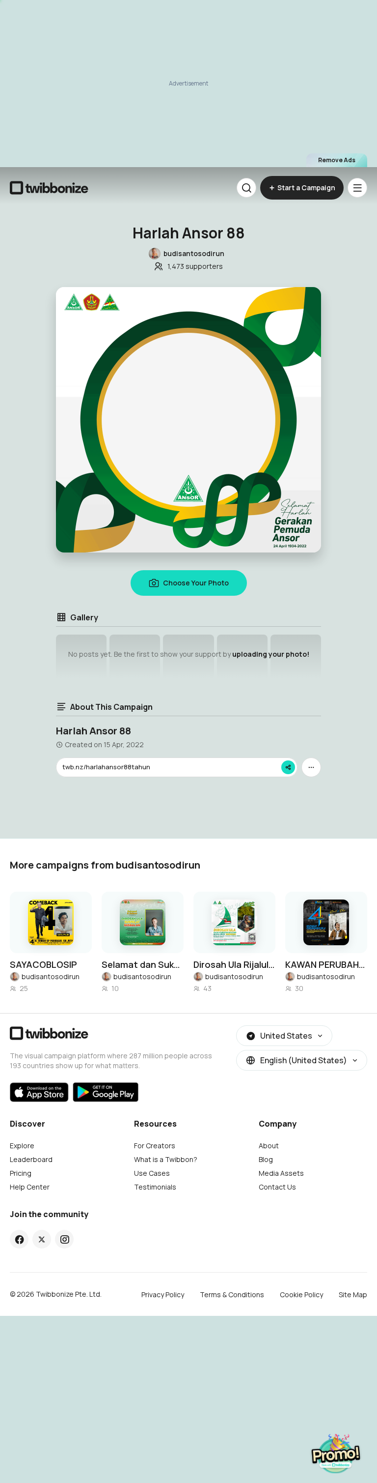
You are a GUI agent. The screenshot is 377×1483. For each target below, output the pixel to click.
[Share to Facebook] (19, 1239)
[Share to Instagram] (64, 1239)
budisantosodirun (51, 976)
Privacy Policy (162, 1294)
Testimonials (155, 1187)
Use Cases (152, 1173)
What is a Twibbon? (165, 1159)
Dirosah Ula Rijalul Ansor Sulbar (234, 964)
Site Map (353, 1294)
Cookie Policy (301, 1294)
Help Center (30, 1187)
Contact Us (277, 1187)
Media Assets (281, 1173)
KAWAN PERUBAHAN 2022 (326, 964)
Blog (266, 1159)
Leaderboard (31, 1159)
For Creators (154, 1145)
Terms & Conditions (232, 1294)
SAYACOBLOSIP (43, 964)
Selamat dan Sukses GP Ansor (143, 964)
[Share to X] (42, 1239)
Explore (22, 1145)
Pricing (20, 1173)
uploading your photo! (270, 654)
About (269, 1145)
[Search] (246, 188)
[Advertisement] (188, 83)
